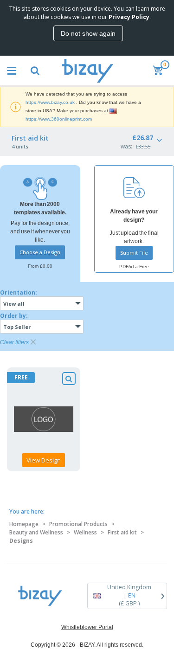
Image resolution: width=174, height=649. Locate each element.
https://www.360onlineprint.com (59, 119)
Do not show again (88, 33)
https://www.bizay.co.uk (50, 102)
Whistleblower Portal (87, 627)
